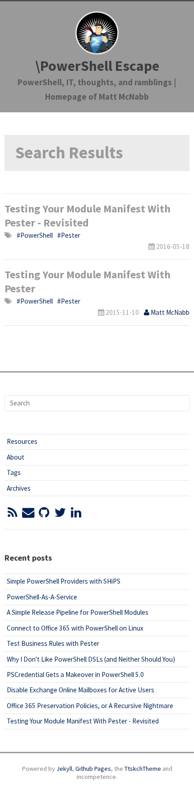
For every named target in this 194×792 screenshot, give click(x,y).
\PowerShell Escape (97, 66)
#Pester (68, 235)
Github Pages (93, 768)
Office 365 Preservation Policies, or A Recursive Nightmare (90, 705)
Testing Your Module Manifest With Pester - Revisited (88, 216)
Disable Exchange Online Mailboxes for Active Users (80, 690)
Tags (14, 472)
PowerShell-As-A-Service (42, 597)
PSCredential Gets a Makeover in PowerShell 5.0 (75, 674)
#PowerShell (35, 235)
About (15, 457)
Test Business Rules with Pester (53, 643)
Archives (19, 488)
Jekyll (64, 768)
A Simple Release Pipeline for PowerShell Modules (77, 612)
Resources (22, 441)
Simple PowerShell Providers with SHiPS (63, 581)
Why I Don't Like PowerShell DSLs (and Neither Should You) (91, 659)
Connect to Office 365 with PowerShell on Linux (75, 628)
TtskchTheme (143, 768)
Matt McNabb (169, 312)
